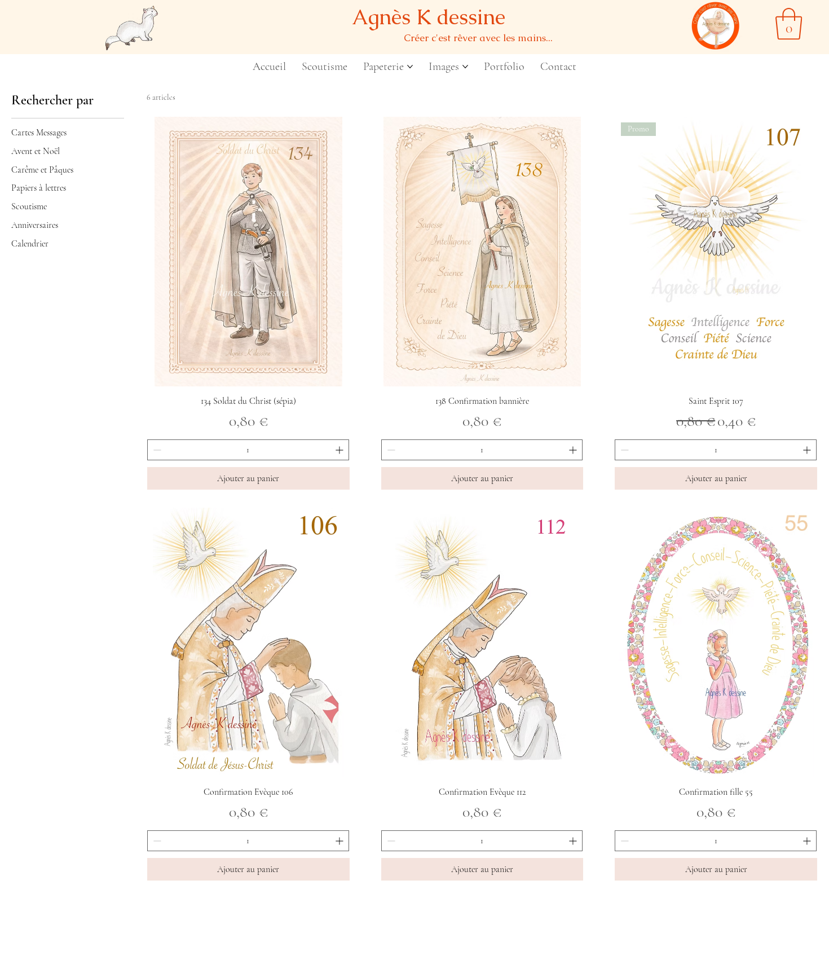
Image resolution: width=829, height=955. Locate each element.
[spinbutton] (248, 450)
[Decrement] (156, 450)
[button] (788, 23)
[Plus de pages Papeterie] (410, 66)
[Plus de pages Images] (465, 66)
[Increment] (340, 450)
